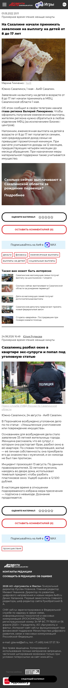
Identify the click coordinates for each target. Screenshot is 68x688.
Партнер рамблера (14, 672)
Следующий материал (32, 679)
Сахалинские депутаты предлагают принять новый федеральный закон (38, 308)
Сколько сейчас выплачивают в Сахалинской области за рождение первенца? (32, 184)
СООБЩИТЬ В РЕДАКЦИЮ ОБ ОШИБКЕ (27, 576)
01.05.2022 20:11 (10, 13)
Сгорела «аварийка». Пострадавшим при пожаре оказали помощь (37, 318)
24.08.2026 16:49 (11, 336)
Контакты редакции (17, 571)
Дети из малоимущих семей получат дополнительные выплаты (34, 297)
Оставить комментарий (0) (34, 229)
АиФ (28, 83)
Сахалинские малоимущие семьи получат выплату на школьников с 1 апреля (37, 276)
